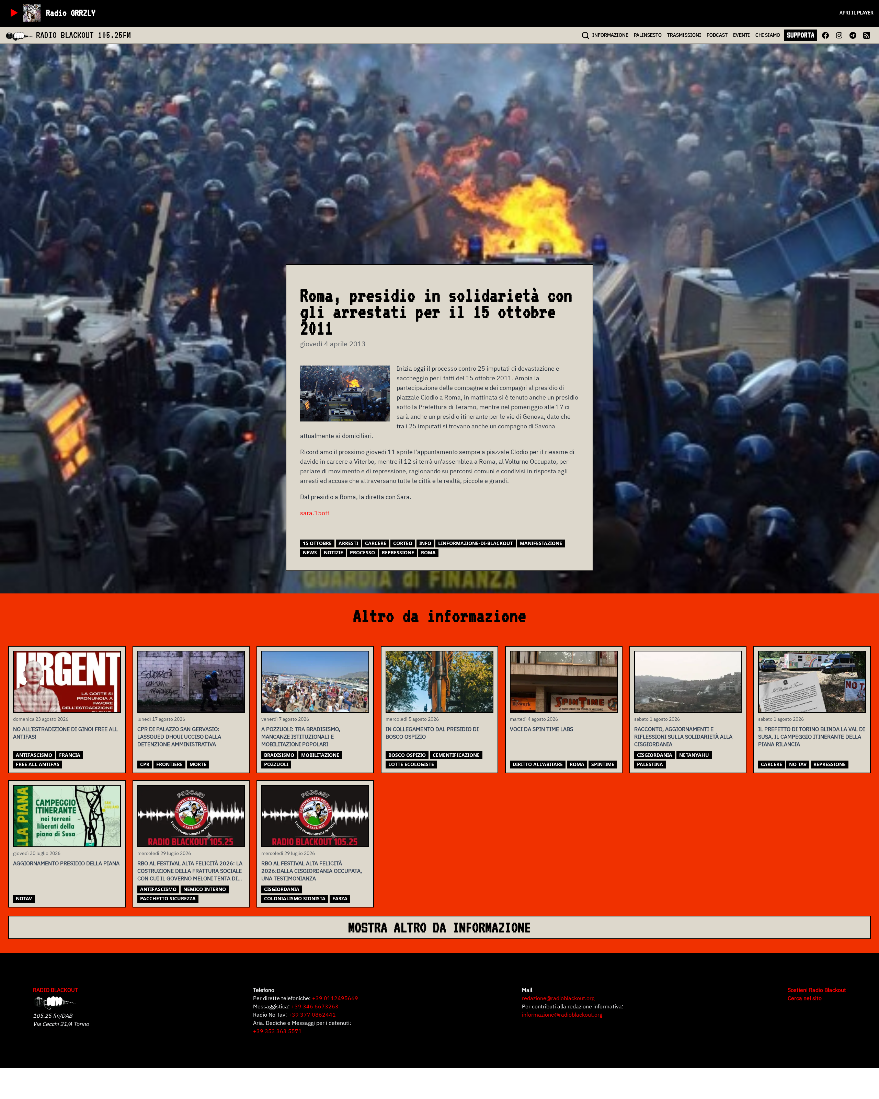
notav (24, 898)
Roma (428, 552)
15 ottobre (317, 543)
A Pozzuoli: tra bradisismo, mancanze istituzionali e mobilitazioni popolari (300, 737)
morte (198, 764)
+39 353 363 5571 (277, 1031)
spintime (602, 764)
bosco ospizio (407, 755)
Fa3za (339, 898)
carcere (375, 543)
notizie (333, 552)
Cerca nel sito (805, 998)
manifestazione (541, 543)
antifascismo (34, 755)
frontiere (169, 764)
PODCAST (717, 35)
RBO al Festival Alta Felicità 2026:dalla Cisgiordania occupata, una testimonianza (311, 871)
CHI (767, 35)
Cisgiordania (654, 755)
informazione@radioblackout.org (562, 1014)
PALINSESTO (648, 35)
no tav (798, 764)
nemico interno (204, 889)
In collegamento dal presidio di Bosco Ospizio (432, 733)
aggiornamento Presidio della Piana (66, 863)
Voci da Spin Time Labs (541, 729)
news (310, 552)
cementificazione (456, 755)
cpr (144, 764)
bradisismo (279, 755)
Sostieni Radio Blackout (817, 989)
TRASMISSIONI (684, 35)
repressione (398, 552)
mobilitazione (320, 755)
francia (69, 755)
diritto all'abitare (538, 764)
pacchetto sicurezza (168, 898)
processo (362, 552)
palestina (650, 764)
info (425, 543)
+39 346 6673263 (315, 1006)
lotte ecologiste (411, 764)
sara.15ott (314, 513)
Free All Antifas (37, 764)
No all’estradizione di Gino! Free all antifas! (65, 733)
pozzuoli (276, 764)
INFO (610, 35)
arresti (348, 543)
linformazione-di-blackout (475, 543)
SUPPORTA (800, 35)
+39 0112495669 (335, 998)
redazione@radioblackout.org (558, 998)
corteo (402, 543)
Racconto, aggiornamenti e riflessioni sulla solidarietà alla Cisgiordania (683, 737)
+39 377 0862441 (312, 1014)
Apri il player (857, 13)
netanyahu (694, 755)
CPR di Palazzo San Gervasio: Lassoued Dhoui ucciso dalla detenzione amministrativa (179, 737)
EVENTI (741, 35)
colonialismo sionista (295, 898)
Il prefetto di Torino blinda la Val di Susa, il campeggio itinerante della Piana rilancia (811, 737)
